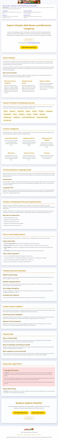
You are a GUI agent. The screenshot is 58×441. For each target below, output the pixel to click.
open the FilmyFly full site (34, 42)
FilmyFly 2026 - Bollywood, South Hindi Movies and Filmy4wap (19, 6)
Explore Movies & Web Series (29, 47)
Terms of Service (27, 434)
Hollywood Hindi (27, 15)
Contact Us (38, 434)
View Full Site (29, 39)
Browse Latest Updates (38, 412)
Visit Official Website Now (20, 412)
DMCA (33, 434)
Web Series (4, 15)
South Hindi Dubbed (28, 10)
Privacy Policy (20, 434)
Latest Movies (5, 10)
